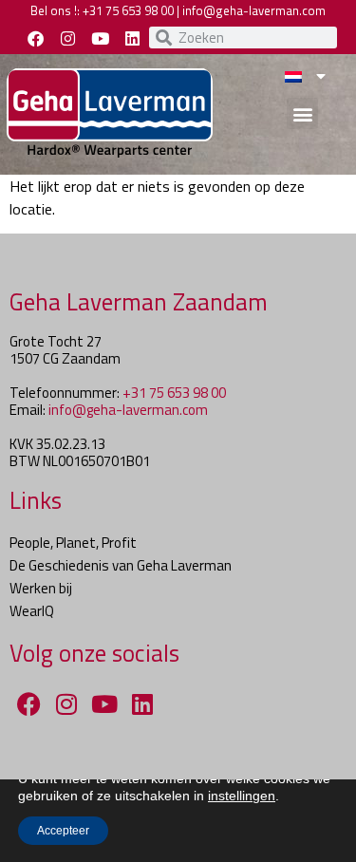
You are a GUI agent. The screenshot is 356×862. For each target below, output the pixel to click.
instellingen (241, 795)
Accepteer (63, 830)
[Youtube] (100, 38)
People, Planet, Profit (73, 542)
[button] (302, 113)
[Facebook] (36, 38)
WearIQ (31, 611)
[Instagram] (68, 38)
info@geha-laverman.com (254, 10)
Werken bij (40, 588)
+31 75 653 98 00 (128, 10)
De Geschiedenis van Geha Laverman (120, 565)
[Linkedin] (133, 38)
